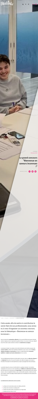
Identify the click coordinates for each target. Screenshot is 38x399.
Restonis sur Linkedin (23, 4)
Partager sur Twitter (32, 171)
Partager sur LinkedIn (35, 171)
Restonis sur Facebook (26, 4)
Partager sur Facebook (30, 171)
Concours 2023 (34, 152)
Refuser (20, 397)
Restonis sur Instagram (28, 4)
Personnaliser (14, 397)
